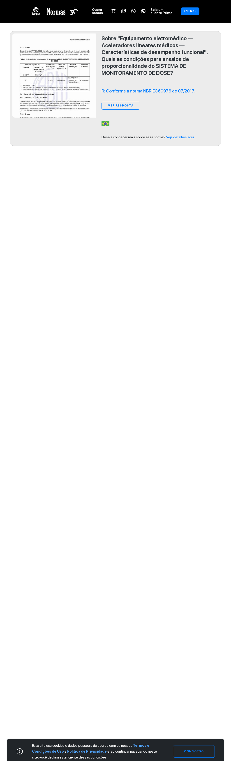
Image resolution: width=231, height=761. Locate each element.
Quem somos (97, 11)
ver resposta (120, 105)
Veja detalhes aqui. (180, 137)
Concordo (194, 751)
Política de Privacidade (87, 751)
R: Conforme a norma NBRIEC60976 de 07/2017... (149, 91)
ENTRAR (190, 11)
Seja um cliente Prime (161, 11)
